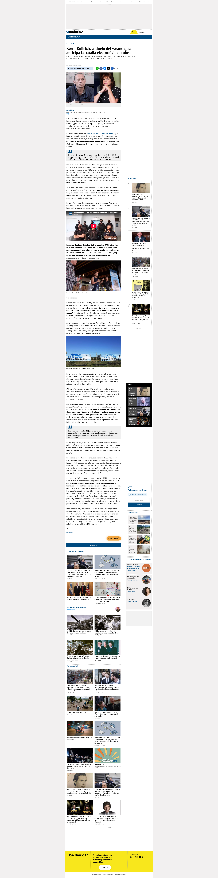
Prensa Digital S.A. (96, 874)
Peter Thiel (90, 1)
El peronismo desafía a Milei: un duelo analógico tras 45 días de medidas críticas (78, 658)
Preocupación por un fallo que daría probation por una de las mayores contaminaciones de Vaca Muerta (133, 520)
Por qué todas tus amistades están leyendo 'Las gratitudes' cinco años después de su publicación (140, 294)
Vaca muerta (126, 1)
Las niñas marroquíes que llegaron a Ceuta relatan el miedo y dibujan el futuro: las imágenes (107, 599)
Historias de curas (101, 764)
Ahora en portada (72, 666)
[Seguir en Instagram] (137, 857)
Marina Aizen (70, 714)
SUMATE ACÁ (105, 867)
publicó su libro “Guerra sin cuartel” (101, 134)
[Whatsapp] (97, 68)
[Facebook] (101, 68)
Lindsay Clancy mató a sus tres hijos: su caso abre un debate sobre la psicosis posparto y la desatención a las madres (107, 573)
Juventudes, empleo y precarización (79, 737)
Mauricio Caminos (71, 824)
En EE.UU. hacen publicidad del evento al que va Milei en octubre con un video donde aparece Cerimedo (106, 819)
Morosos (85, 1)
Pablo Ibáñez (70, 110)
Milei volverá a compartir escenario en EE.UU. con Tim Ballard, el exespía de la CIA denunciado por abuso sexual (79, 819)
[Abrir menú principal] (150, 31)
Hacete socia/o (134, 32)
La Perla (106, 1)
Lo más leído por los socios (75, 551)
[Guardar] (116, 68)
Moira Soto (97, 718)
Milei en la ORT (79, 1)
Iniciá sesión (142, 32)
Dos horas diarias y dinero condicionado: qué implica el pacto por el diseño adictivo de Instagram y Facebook (107, 688)
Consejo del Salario (95, 1)
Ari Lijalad (110, 1)
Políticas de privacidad (108, 874)
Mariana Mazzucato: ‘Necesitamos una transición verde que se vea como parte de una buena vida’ (132, 539)
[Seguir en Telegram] (135, 857)
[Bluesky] (104, 68)
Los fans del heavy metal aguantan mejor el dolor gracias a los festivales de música (79, 766)
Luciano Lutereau (143, 1)
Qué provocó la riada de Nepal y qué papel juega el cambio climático (132, 530)
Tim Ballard (102, 1)
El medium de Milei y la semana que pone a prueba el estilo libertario (107, 657)
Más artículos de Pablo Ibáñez (76, 607)
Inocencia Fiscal (137, 1)
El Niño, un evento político (76, 712)
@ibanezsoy (71, 114)
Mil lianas (149, 1)
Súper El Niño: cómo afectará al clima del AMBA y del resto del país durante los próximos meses (132, 549)
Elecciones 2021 (74, 37)
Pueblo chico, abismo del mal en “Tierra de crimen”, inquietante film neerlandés (107, 714)
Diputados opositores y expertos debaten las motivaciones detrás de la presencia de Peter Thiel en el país (140, 246)
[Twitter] (108, 68)
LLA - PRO (131, 1)
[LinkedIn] (112, 68)
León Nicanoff (70, 693)
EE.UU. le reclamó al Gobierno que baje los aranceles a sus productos (79, 598)
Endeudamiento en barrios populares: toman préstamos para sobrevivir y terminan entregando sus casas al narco (79, 688)
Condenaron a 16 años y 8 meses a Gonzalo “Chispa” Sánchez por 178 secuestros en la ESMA (132, 402)
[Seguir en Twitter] (131, 857)
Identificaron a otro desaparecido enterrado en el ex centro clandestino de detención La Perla (79, 791)
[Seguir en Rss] (142, 857)
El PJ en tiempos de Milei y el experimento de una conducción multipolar (106, 633)
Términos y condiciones (120, 874)
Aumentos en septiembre (118, 1)
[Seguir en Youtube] (140, 857)
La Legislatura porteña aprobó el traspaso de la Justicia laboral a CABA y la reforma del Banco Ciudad (132, 421)
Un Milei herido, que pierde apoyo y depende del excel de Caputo (79, 632)
